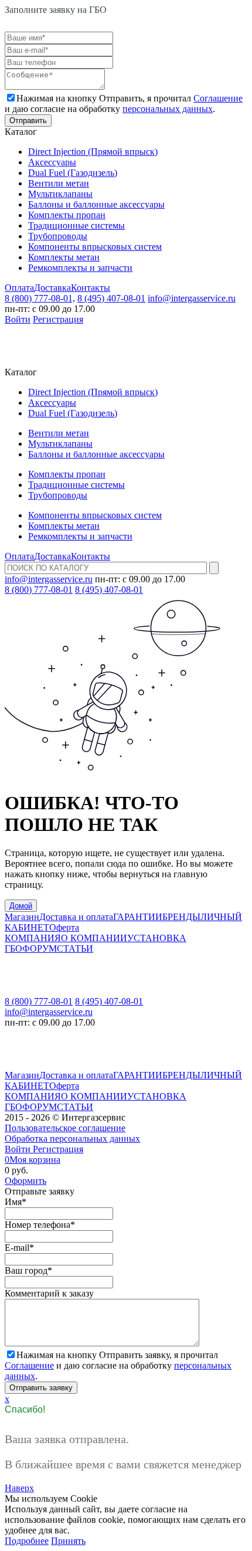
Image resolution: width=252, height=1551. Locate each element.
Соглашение (218, 98)
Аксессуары (52, 162)
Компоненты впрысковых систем (95, 247)
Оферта (64, 927)
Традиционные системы (76, 225)
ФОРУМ (39, 948)
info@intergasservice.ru (192, 298)
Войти (17, 319)
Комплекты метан (64, 257)
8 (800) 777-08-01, (40, 298)
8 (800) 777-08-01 (39, 590)
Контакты (90, 288)
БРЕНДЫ (181, 917)
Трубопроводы (57, 236)
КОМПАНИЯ (33, 938)
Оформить (25, 1181)
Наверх (19, 1488)
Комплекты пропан (66, 215)
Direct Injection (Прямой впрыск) (93, 152)
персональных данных (167, 109)
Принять (68, 1541)
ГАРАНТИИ (137, 917)
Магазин (22, 917)
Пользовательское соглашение (65, 1128)
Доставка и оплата (76, 917)
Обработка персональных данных (72, 1138)
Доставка (52, 288)
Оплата (19, 288)
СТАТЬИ (75, 948)
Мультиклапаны (60, 194)
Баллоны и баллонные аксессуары (96, 204)
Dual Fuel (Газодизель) (72, 173)
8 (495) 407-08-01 (111, 298)
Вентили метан (58, 183)
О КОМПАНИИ (94, 938)
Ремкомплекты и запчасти (80, 268)
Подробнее (27, 1541)
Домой (20, 905)
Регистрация (58, 319)
